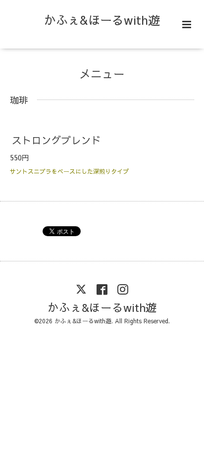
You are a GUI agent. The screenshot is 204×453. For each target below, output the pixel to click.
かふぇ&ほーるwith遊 (102, 19)
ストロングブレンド (56, 140)
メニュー (102, 73)
